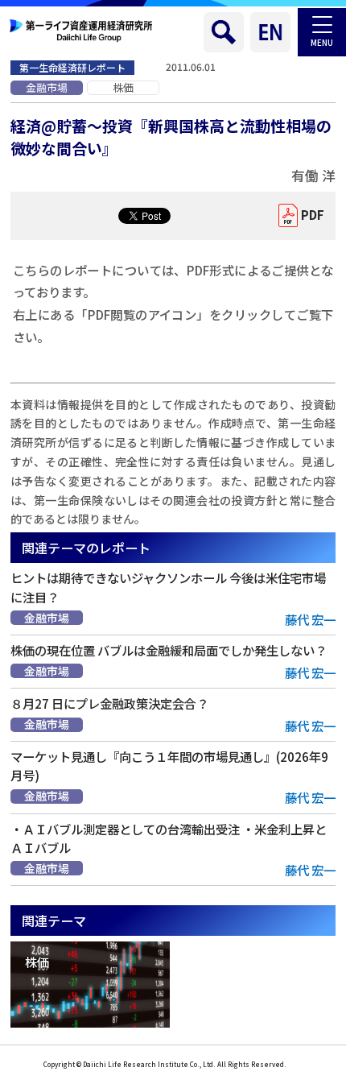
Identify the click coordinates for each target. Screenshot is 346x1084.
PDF (312, 214)
